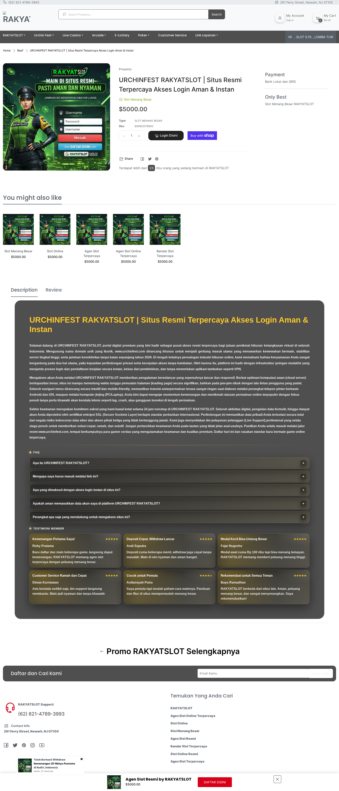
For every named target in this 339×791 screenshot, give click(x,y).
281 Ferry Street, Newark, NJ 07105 (306, 2)
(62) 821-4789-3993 (23, 2)
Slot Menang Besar (18, 251)
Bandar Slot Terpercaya (188, 746)
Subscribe (321, 674)
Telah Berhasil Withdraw (49, 759)
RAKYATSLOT (181, 708)
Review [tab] (54, 290)
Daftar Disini (215, 782)
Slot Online (55, 251)
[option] (18, 241)
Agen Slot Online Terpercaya (192, 716)
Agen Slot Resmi (183, 739)
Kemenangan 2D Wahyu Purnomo (54, 763)
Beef (20, 50)
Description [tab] (24, 290)
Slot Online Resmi (184, 754)
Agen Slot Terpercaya (187, 761)
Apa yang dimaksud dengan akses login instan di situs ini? (76, 490)
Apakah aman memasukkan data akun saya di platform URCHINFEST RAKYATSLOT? (96, 503)
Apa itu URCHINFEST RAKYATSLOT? (61, 463)
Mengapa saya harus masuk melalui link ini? (65, 476)
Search (216, 14)
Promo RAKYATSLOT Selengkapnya (172, 651)
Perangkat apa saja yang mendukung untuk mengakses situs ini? (81, 517)
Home (7, 50)
